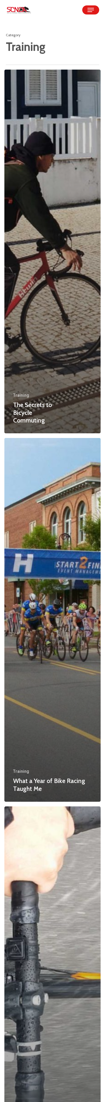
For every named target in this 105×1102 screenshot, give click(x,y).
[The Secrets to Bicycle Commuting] (52, 251)
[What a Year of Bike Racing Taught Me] (52, 620)
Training (21, 395)
